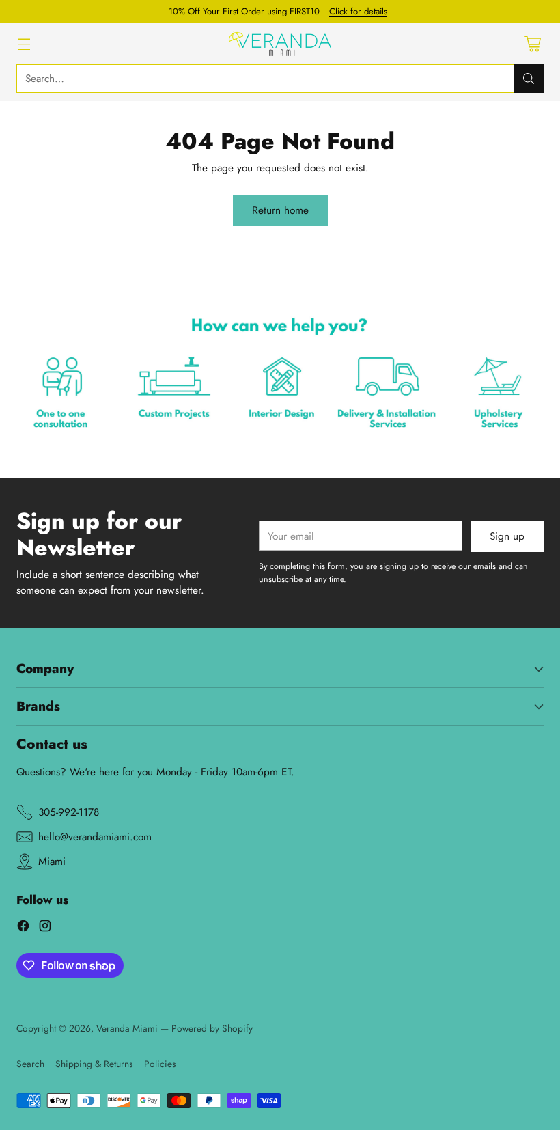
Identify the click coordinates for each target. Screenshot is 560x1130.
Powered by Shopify (212, 1028)
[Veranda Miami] (280, 43)
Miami (52, 861)
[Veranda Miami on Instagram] (45, 928)
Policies (160, 1064)
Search (30, 1064)
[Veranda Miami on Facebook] (23, 928)
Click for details (358, 11)
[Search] (529, 78)
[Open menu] (24, 43)
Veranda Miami (127, 1028)
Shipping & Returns (94, 1064)
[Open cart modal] (532, 43)
